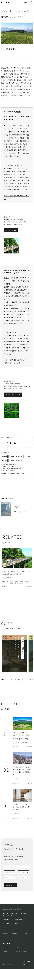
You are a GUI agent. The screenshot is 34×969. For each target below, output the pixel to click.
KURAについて (6, 948)
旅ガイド (5, 913)
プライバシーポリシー (21, 952)
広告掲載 (5, 951)
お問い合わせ (19, 948)
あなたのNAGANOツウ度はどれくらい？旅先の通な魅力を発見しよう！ (16, 573)
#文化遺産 (17, 581)
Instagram (14, 933)
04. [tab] (22, 679)
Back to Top (26, 961)
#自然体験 (12, 473)
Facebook (5, 933)
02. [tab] (15, 679)
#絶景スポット (20, 473)
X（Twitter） (25, 933)
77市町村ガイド (7, 920)
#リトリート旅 (5, 473)
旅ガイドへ (10, 230)
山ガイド (9, 915)
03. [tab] (19, 679)
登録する (9, 885)
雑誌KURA (18, 924)
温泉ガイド (14, 913)
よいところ (6, 924)
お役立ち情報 (18, 920)
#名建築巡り (11, 581)
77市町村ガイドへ (12, 395)
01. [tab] (11, 679)
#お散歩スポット (5, 581)
